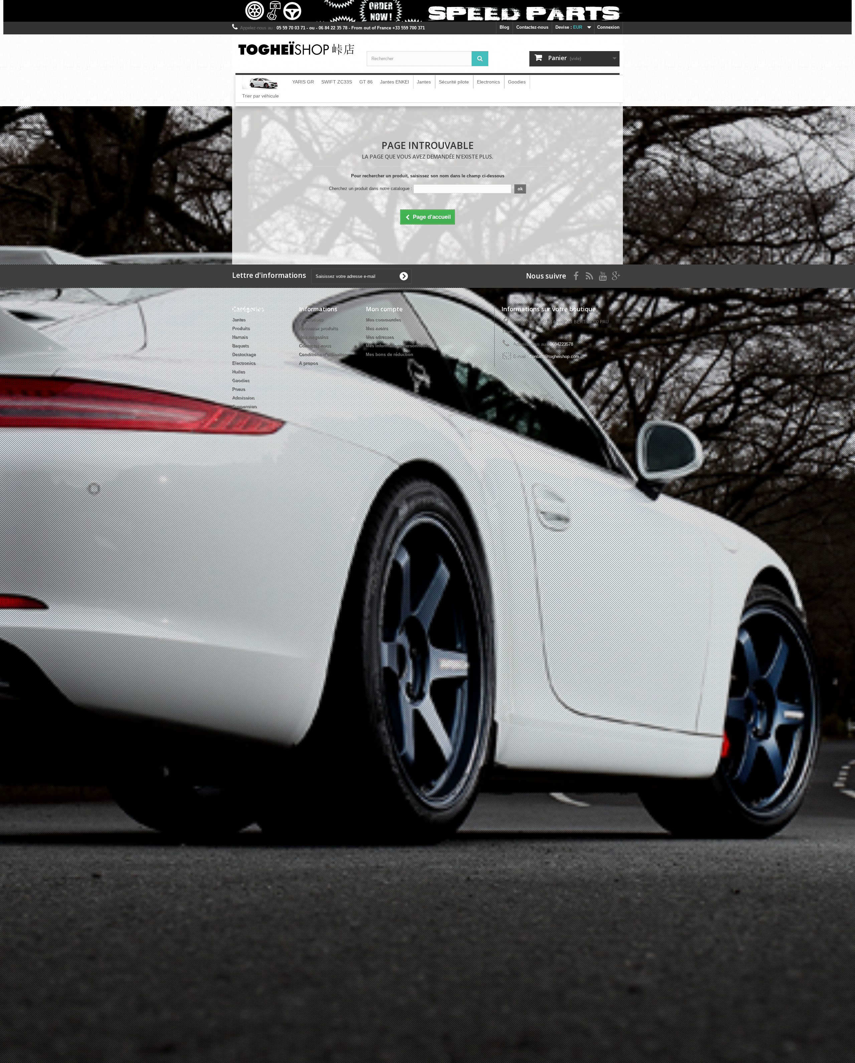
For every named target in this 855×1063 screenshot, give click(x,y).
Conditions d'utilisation (323, 354)
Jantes (238, 319)
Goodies (240, 380)
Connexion (608, 27)
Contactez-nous (532, 27)
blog (504, 27)
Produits (241, 328)
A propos (308, 363)
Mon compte (384, 309)
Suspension (244, 406)
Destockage (244, 354)
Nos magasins (313, 337)
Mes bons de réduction (389, 354)
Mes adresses (380, 337)
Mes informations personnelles (398, 345)
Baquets (240, 345)
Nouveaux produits (318, 328)
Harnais (240, 337)
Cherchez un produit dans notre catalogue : (370, 188)
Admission (243, 397)
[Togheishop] (296, 47)
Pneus (238, 389)
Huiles (238, 371)
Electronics (243, 363)
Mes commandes (383, 319)
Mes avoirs (377, 328)
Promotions (311, 319)
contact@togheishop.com (554, 356)
